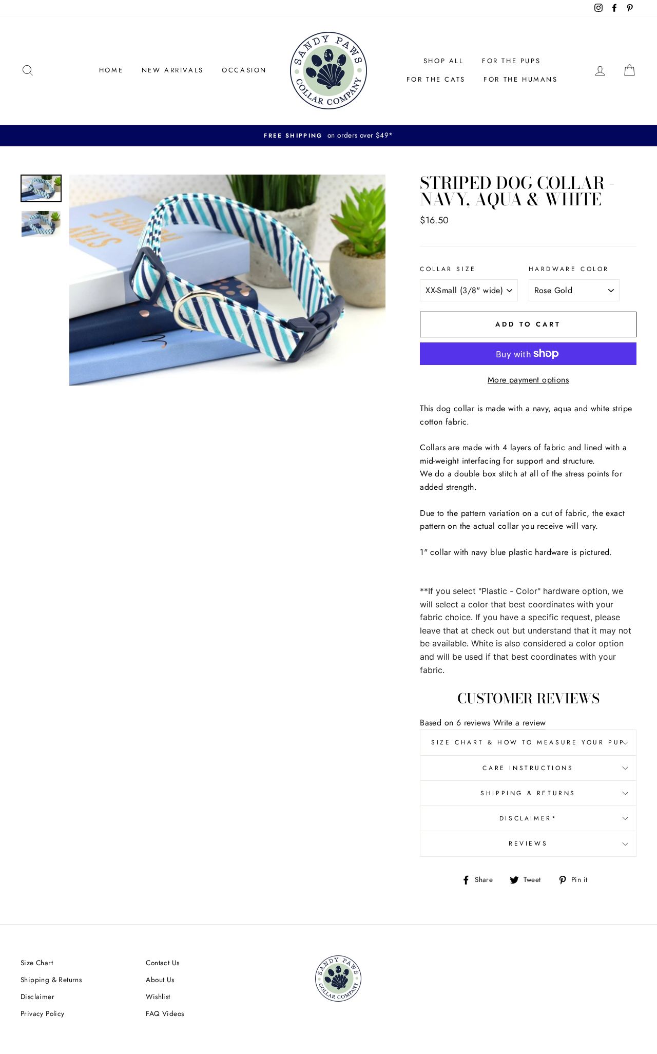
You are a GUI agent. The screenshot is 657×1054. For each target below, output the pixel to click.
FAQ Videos (165, 1013)
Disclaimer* (528, 818)
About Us (160, 979)
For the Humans (520, 79)
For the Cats (436, 79)
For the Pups (511, 61)
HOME (111, 70)
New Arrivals (173, 70)
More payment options (528, 380)
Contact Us (162, 962)
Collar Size (448, 269)
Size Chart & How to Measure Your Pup (528, 742)
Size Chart (37, 962)
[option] (328, 135)
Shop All (443, 61)
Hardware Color (569, 269)
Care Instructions (527, 768)
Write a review (519, 723)
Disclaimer (37, 996)
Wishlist (158, 996)
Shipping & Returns (528, 793)
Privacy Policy (43, 1013)
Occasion (244, 70)
